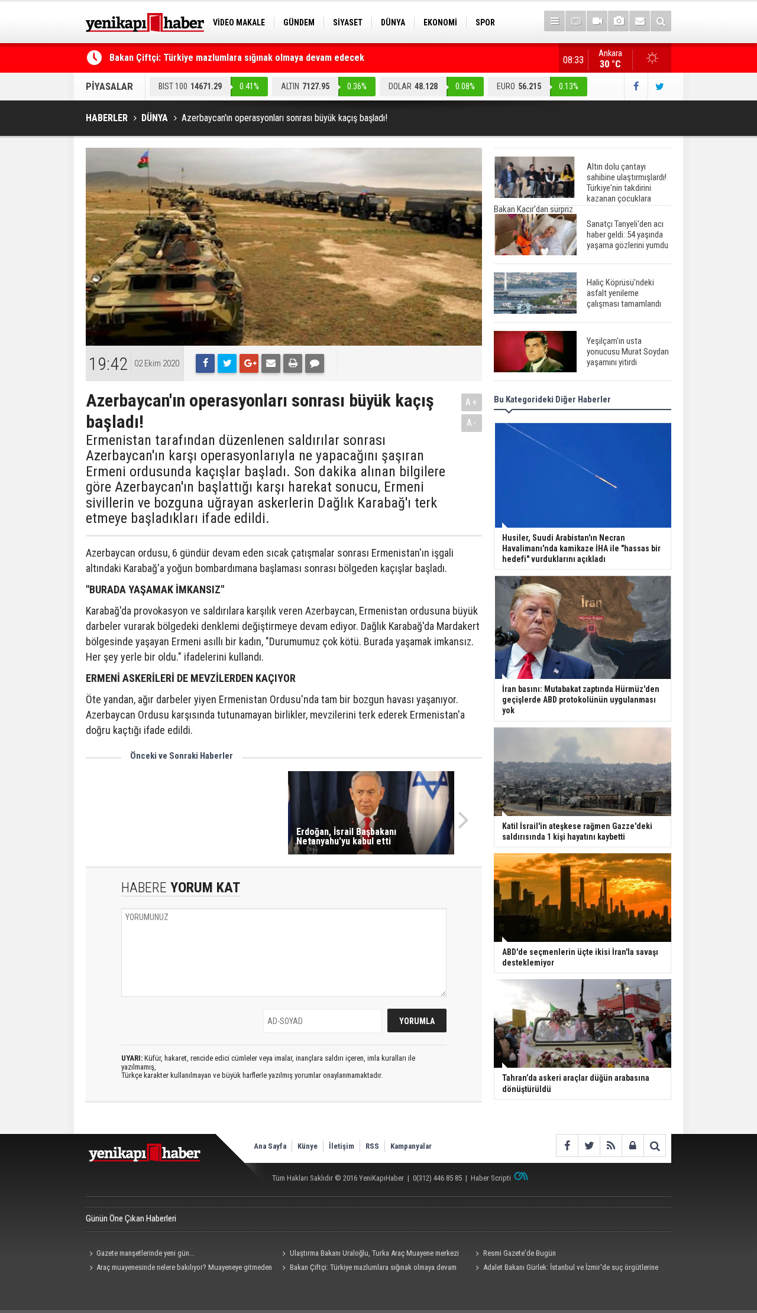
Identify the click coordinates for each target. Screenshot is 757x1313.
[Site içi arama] (661, 21)
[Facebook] (205, 363)
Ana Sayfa (270, 1146)
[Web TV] (597, 21)
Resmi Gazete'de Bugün (519, 1253)
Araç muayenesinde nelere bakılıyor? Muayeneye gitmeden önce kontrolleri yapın (179, 1269)
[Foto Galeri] (618, 21)
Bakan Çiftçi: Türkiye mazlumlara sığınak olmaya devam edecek (236, 57)
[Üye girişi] (632, 1145)
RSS (372, 1146)
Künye (307, 1146)
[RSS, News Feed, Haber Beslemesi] (611, 1145)
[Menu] (554, 21)
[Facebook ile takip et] (636, 86)
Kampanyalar (411, 1146)
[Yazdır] (292, 363)
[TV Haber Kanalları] (575, 21)
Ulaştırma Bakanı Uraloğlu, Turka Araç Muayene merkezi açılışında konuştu (369, 1254)
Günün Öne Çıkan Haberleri (131, 1218)
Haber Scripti (491, 1178)
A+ (471, 402)
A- (472, 422)
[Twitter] (227, 363)
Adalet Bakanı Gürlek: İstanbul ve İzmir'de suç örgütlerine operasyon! (565, 1269)
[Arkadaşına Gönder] (270, 363)
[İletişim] (639, 21)
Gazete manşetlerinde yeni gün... (145, 1253)
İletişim (341, 1146)
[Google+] (249, 363)
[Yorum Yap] (314, 363)
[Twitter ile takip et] (659, 86)
